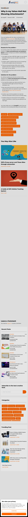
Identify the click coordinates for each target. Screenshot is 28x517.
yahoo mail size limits (7, 129)
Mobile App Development (8, 418)
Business (5, 406)
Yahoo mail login (11, 38)
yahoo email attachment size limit (10, 117)
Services (5, 409)
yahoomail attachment (7, 134)
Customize (14, 510)
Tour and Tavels (17, 412)
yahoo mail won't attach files (8, 132)
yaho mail (4, 114)
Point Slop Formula (6, 465)
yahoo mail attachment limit (8, 120)
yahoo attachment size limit (15, 114)
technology (12, 362)
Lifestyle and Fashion (7, 415)
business (12, 334)
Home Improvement (13, 409)
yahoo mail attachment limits (9, 123)
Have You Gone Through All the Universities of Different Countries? (17, 450)
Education (22, 409)
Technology (5, 8)
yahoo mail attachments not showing (10, 126)
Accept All (14, 514)
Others (18, 418)
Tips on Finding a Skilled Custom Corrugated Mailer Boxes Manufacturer (18, 434)
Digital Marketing (18, 415)
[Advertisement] (14, 258)
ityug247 (3, 17)
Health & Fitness (20, 406)
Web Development (7, 412)
